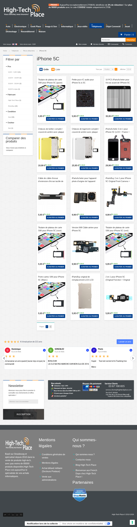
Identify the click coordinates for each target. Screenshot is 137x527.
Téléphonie (15, 51)
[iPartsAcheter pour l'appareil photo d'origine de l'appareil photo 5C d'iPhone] (85, 197)
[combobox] (113, 39)
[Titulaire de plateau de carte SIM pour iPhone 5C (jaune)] (51, 98)
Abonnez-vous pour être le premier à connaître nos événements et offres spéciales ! (21, 393)
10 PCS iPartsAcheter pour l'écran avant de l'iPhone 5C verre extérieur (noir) (118, 82)
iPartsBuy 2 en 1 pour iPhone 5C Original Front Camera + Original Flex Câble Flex (118, 181)
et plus (13, 89)
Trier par (99, 69)
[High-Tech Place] (26, 11)
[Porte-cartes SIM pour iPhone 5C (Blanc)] (51, 295)
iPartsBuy (11, 106)
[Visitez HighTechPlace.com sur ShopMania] (80, 490)
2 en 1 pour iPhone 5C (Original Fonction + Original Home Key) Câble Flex (118, 280)
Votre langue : (7, 44)
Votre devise (24, 44)
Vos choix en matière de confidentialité (82, 523)
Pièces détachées (29, 51)
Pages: (42, 327)
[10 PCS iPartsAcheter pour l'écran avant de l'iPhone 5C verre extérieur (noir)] (119, 98)
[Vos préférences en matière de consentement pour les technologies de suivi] (132, 522)
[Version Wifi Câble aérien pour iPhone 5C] (85, 246)
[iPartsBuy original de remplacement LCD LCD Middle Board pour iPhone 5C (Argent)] (85, 295)
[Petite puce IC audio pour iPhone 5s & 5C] (85, 98)
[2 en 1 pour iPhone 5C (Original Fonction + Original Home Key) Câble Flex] (119, 295)
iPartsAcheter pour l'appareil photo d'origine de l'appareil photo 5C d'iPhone (84, 181)
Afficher (122, 69)
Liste (58, 69)
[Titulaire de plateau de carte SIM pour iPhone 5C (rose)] (51, 246)
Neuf (9, 117)
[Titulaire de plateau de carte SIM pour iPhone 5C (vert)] (119, 246)
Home (5, 51)
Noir (9, 128)
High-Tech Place (13, 100)
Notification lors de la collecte (42, 523)
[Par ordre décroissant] (116, 69)
